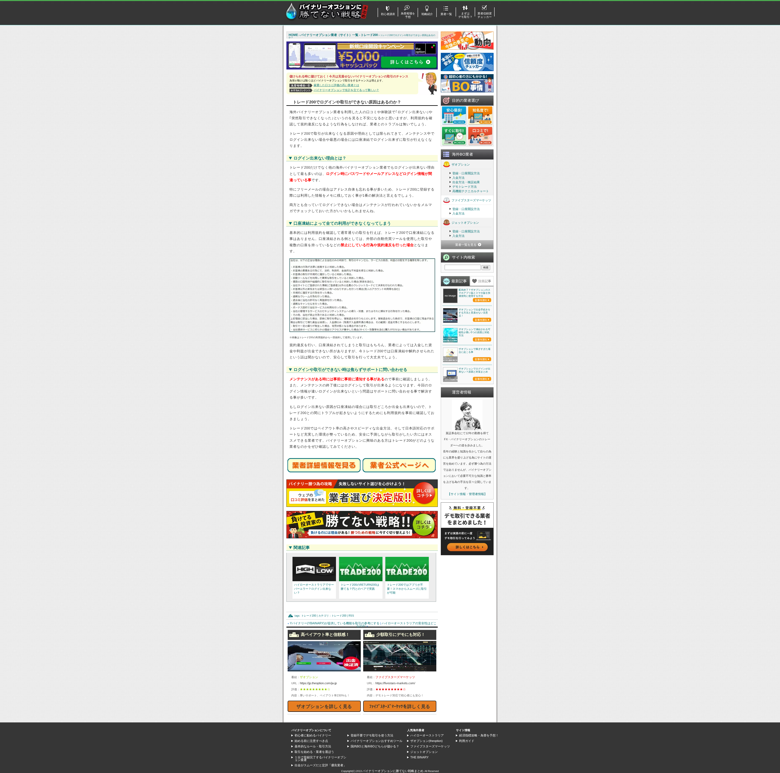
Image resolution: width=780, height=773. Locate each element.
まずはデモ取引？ (465, 15)
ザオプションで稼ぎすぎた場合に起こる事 (474, 350)
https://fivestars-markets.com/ (395, 683)
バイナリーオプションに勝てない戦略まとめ (392, 771)
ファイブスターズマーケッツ (471, 200)
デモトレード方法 (464, 186)
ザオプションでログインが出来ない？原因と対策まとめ (474, 370)
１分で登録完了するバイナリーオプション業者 (320, 759)
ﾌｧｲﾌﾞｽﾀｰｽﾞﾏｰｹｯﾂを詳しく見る (399, 706)
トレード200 (308, 615)
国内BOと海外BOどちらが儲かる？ (375, 746)
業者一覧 (446, 14)
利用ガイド (466, 741)
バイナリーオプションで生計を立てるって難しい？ (346, 90)
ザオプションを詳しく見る (324, 706)
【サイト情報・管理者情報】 (467, 494)
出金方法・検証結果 (466, 182)
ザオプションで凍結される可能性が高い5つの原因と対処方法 (474, 332)
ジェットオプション (465, 222)
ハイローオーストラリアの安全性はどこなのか (396, 624)
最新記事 (459, 281)
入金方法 (458, 177)
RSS (351, 615)
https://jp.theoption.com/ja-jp (318, 683)
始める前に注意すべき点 (311, 741)
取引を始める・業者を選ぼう (314, 751)
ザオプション (461, 164)
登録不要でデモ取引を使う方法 (372, 735)
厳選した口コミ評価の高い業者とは (336, 85)
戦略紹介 (427, 14)
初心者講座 (388, 14)
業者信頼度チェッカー (485, 15)
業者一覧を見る (466, 244)
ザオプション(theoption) (426, 741)
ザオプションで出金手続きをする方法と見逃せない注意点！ (474, 312)
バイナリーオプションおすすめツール (376, 741)
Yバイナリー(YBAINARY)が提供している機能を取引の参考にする (334, 623)
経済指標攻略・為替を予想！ (479, 735)
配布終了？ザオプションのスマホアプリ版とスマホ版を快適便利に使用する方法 (474, 292)
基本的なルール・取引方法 (313, 746)
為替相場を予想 (408, 15)
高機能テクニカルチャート (470, 191)
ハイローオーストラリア (427, 735)
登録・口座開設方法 (466, 173)
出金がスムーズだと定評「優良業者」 (320, 765)
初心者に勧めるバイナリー (313, 735)
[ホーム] (327, 20)
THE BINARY (419, 757)
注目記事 (484, 281)
